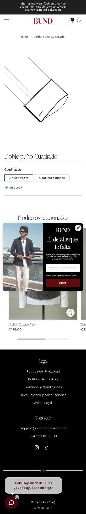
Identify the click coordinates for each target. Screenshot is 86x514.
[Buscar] (79, 20)
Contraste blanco (52, 177)
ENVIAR (62, 283)
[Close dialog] (78, 227)
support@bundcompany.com (43, 428)
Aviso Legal (43, 403)
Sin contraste (19, 177)
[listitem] (43, 7)
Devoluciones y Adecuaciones (43, 395)
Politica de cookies (43, 379)
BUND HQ (48, 502)
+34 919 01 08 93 (43, 436)
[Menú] (6, 21)
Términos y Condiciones (43, 387)
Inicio (25, 36)
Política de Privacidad (43, 371)
